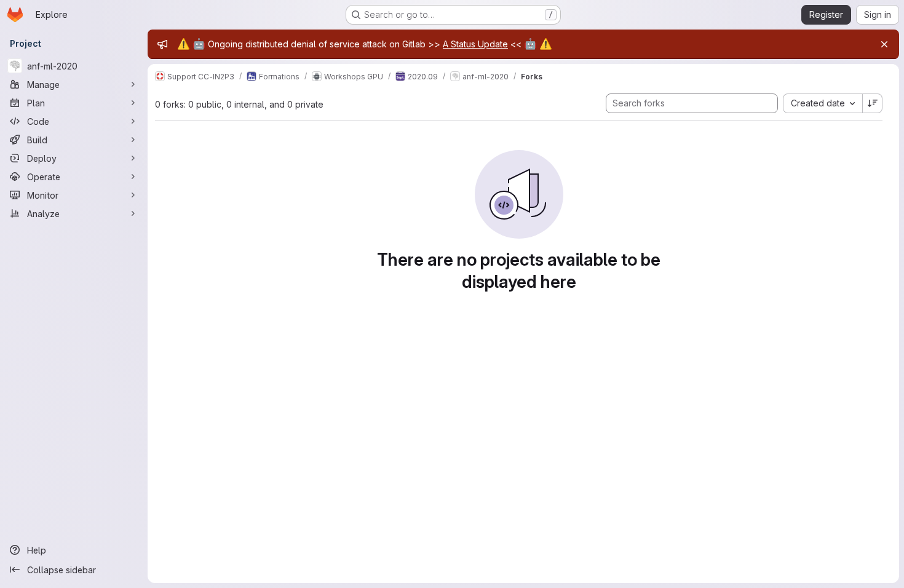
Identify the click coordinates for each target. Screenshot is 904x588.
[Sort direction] (872, 103)
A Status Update (475, 44)
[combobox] (822, 103)
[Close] (884, 44)
